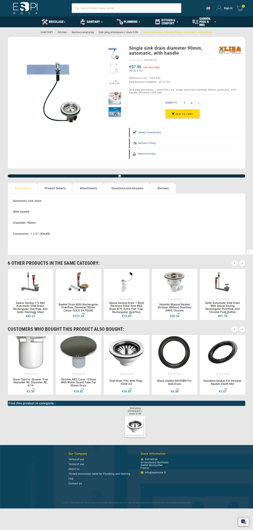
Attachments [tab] (88, 188)
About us (74, 469)
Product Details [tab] (55, 188)
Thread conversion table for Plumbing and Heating (99, 473)
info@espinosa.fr (155, 472)
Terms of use (76, 459)
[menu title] (27, 21)
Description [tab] (22, 188)
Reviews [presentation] (163, 188)
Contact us (75, 483)
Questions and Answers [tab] (127, 188)
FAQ (70, 478)
